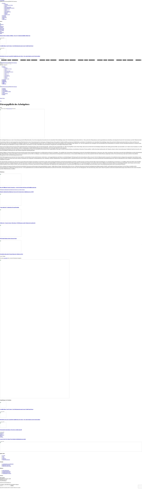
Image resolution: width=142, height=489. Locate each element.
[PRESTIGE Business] (8, 62)
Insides (5, 9)
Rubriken (3, 3)
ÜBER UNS (4, 19)
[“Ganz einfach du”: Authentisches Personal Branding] (10, 205)
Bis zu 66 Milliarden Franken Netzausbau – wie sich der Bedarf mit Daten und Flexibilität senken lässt (18, 187)
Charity (5, 6)
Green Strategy (7, 10)
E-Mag (3, 18)
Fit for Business (7, 8)
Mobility (5, 13)
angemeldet (6, 258)
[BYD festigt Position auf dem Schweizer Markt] (10, 236)
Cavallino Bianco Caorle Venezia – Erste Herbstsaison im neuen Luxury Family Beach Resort (16, 45)
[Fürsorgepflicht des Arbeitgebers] (22, 137)
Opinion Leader (7, 14)
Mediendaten (4, 17)
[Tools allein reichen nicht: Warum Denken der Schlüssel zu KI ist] (10, 251)
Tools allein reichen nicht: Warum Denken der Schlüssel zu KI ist (11, 254)
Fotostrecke (4, 16)
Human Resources (7, 11)
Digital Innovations (7, 70)
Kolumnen (4, 15)
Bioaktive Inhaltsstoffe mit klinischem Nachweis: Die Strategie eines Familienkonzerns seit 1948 (17, 191)
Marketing (6, 12)
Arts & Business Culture (8, 5)
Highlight (6, 4)
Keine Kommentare (9, 108)
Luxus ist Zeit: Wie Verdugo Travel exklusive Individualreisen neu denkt (13, 439)
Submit (12, 485)
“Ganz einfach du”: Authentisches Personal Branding (9, 207)
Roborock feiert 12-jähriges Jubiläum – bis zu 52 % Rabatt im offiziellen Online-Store (15, 35)
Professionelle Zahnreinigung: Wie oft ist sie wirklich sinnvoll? (11, 429)
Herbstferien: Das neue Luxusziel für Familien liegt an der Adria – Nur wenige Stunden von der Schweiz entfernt (20, 56)
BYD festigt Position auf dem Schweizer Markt (8, 238)
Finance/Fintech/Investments (8, 71)
